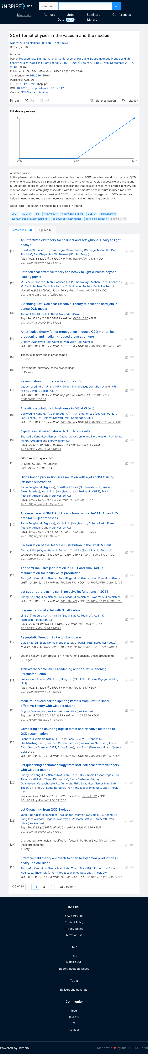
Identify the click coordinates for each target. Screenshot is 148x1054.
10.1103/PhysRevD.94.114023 (41, 628)
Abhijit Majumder (60, 314)
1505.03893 (77, 499)
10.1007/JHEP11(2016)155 (104, 601)
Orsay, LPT (54, 738)
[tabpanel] (74, 564)
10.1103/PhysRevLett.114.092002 (43, 800)
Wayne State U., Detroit (52, 550)
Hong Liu (66, 679)
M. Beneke (27, 282)
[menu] (135, 6)
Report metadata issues (74, 968)
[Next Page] (52, 887)
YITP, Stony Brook (61, 747)
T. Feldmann (73, 286)
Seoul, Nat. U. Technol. (97, 550)
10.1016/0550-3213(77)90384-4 (95, 646)
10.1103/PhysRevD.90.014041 (41, 449)
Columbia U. (94, 814)
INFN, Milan (62, 386)
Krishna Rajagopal (99, 679)
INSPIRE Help (74, 962)
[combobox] (85, 6)
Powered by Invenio (14, 1048)
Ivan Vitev (16, 42)
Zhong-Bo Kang (30, 436)
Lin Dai (25, 615)
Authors (49, 15)
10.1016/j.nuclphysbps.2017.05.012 (40, 88)
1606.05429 (99, 554)
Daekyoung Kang (31, 413)
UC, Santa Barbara (76, 779)
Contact (74, 1029)
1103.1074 (67, 346)
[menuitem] (140, 6)
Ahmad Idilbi (28, 314)
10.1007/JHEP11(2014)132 (102, 422)
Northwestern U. (101, 436)
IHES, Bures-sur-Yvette (101, 642)
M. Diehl (26, 286)
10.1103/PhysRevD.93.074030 (41, 831)
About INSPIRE (74, 916)
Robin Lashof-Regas (100, 775)
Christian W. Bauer (32, 250)
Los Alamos (54, 341)
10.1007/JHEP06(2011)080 (102, 346)
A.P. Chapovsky (79, 282)
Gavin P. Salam (39, 390)
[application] (74, 140)
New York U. (98, 747)
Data (60, 19)
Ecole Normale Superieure (56, 642)
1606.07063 (68, 601)
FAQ (74, 956)
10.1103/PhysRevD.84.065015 (41, 691)
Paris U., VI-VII (76, 738)
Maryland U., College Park (88, 523)
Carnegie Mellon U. (97, 250)
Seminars (93, 15)
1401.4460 (67, 755)
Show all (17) (118, 218)
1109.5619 (83, 715)
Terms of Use (74, 935)
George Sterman (38, 747)
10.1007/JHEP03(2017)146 (104, 876)
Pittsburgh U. (39, 615)
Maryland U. (64, 491)
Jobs (70, 15)
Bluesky (74, 1016)
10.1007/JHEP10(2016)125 (104, 582)
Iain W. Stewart (58, 254)
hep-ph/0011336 (84, 258)
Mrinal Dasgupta (82, 386)
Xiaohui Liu (65, 436)
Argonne (79, 436)
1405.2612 (89, 796)
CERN (54, 390)
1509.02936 (85, 827)
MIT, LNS (52, 679)
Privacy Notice (74, 928)
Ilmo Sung (82, 747)
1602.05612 (79, 531)
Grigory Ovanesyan (33, 341)
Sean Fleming (74, 250)
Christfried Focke (67, 487)
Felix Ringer (66, 578)
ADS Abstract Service (34, 92)
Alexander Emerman (72, 814)
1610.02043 (68, 876)
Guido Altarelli (29, 642)
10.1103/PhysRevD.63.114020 (41, 262)
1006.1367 (80, 687)
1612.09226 (28, 83)
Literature (24, 15)
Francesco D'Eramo (33, 679)
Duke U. (43, 314)
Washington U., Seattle (41, 743)
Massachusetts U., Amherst (54, 783)
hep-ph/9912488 (71, 395)
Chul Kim (75, 550)
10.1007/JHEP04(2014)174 (102, 755)
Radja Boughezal (31, 487)
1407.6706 (67, 422)
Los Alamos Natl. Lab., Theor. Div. (45, 42)
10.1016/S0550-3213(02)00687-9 (43, 294)
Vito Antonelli (29, 386)
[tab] (22, 230)
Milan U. (44, 386)
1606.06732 (68, 582)
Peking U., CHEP (88, 491)
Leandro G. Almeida (33, 738)
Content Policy (74, 922)
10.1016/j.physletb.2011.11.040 (42, 719)
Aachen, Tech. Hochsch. (51, 282)
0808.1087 (80, 318)
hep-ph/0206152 (88, 290)
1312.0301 (84, 444)
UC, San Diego (54, 250)
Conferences (121, 15)
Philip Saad (80, 783)
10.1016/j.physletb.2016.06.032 (42, 536)
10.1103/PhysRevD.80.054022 (41, 322)
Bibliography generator (74, 989)
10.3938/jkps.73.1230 (35, 558)
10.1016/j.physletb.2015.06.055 (42, 504)
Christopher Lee (84, 413)
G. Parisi (80, 642)
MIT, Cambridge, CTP (57, 413)
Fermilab (34, 491)
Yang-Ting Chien (31, 814)
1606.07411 (86, 624)
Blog (74, 1010)
